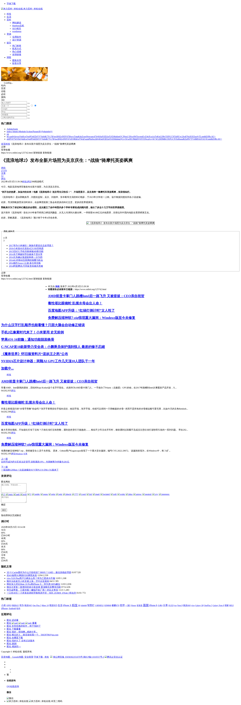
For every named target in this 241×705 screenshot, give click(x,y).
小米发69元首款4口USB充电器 (26, 248)
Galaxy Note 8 (218, 605)
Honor (133, 605)
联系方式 (16, 48)
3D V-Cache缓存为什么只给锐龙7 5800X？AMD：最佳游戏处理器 (39, 572)
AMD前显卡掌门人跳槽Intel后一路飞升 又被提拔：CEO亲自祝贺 (96, 296)
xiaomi (84, 605)
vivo (193, 605)
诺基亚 (140, 605)
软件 (18, 608)
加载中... (7, 368)
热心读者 (16, 51)
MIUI (231, 605)
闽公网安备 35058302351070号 (68, 657)
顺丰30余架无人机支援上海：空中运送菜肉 (28, 581)
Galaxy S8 (199, 605)
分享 (25, 454)
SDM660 (107, 605)
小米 (3, 605)
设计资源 (16, 40)
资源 (9, 34)
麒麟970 (115, 605)
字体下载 (11, 3)
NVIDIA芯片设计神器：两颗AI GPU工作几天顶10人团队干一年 (48, 361)
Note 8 (180, 605)
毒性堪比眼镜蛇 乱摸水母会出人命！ (75, 303)
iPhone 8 (153, 605)
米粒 (57, 286)
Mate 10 (45, 605)
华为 (21, 605)
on (8, 134)
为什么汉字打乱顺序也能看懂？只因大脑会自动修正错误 (43, 325)
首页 (3, 144)
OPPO (8, 605)
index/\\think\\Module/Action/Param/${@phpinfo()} (30, 131)
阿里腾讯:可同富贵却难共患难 (26, 266)
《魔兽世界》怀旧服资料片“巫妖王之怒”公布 (34, 354)
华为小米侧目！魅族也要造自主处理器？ (31, 245)
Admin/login (12, 129)
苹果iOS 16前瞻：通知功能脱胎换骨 (27, 339)
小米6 (160, 605)
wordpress (16, 31)
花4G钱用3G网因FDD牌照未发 (22, 575)
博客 (9, 57)
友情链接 (16, 54)
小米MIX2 (99, 605)
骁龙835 (53, 605)
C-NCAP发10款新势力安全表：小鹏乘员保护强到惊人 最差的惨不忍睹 (53, 347)
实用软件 (16, 37)
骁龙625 (15, 605)
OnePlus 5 (208, 605)
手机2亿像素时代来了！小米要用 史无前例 (32, 332)
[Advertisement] (24, 299)
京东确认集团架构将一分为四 (25, 257)
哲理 (122, 605)
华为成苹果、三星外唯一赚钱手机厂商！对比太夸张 (32, 590)
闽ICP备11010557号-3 (93, 657)
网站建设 (16, 22)
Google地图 (17, 657)
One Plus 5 (36, 605)
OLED (171, 605)
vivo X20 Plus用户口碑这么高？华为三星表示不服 (31, 578)
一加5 (128, 605)
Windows (19, 454)
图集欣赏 (16, 60)
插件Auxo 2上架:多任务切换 (25, 263)
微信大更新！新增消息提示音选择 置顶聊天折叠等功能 (34, 587)
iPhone (4, 608)
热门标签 (16, 46)
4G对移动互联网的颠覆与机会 (26, 260)
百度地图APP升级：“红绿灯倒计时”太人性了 (81, 310)
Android (12, 608)
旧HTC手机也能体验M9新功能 (26, 251)
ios (175, 605)
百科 (9, 20)
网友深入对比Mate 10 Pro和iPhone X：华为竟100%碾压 (33, 584)
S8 (79, 605)
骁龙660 (187, 605)
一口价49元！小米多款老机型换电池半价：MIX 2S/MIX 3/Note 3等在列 (41, 593)
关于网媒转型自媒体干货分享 (25, 254)
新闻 (146, 605)
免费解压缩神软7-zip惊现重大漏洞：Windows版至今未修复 (91, 318)
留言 (9, 43)
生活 (9, 17)
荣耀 (227, 605)
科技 (9, 14)
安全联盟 (28, 657)
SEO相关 (16, 28)
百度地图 (5, 657)
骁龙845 (28, 605)
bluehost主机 (18, 25)
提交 (4, 510)
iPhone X (67, 605)
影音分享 (16, 63)
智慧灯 (90, 605)
